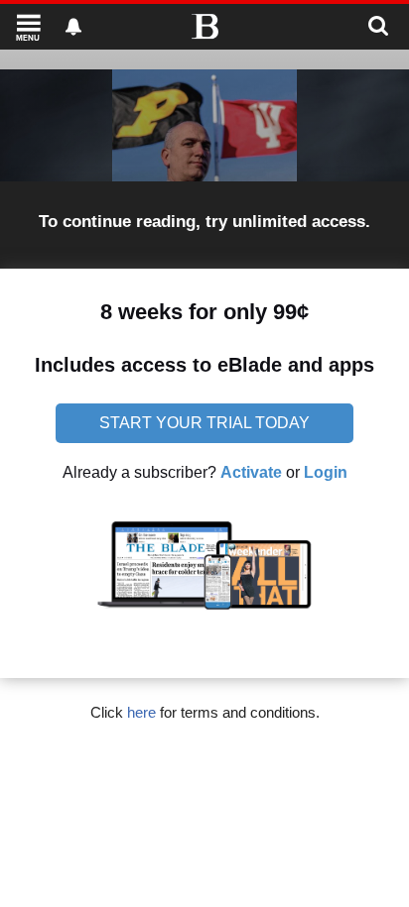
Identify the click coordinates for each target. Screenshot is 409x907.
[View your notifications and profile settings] (73, 27)
